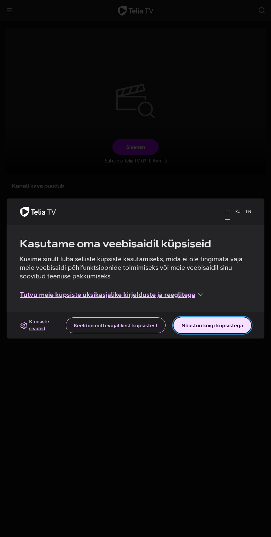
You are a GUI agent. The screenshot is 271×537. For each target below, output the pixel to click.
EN (248, 211)
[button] (112, 294)
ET (227, 211)
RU (238, 211)
